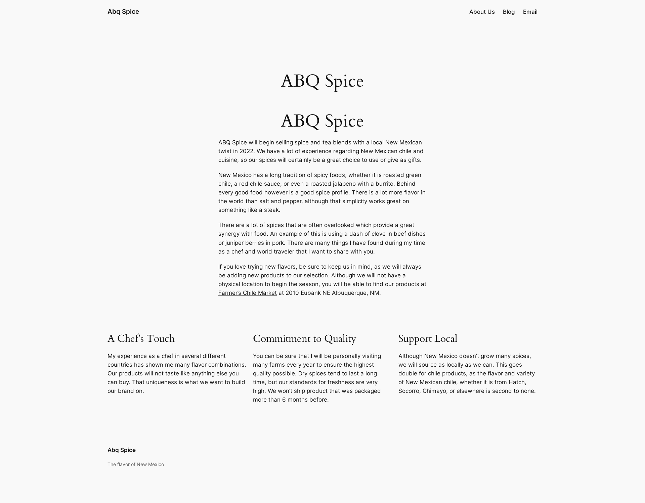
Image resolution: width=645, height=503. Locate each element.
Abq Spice (123, 11)
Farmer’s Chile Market (247, 292)
